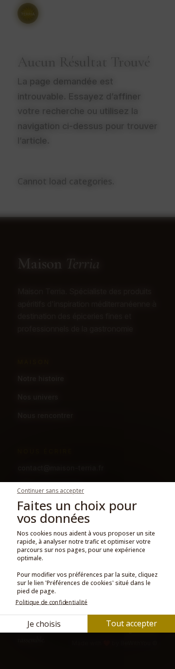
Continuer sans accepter (50, 490)
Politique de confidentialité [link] (52, 602)
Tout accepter (131, 623)
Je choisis (44, 624)
